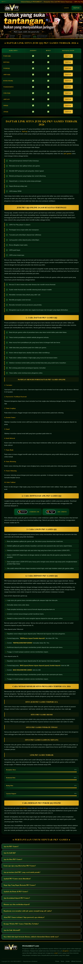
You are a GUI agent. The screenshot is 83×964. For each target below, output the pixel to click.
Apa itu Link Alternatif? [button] (12, 930)
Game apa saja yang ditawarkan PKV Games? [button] (20, 866)
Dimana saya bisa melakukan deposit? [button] (17, 904)
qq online (23, 808)
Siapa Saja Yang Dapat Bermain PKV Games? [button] (20, 885)
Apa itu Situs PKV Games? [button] (13, 859)
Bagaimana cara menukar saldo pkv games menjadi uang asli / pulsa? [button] (28, 911)
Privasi (57, 961)
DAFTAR (68, 56)
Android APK (34, 512)
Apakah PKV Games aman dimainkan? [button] (17, 878)
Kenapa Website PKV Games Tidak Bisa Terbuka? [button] (21, 924)
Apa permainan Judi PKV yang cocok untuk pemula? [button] (22, 872)
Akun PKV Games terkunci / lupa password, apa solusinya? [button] (24, 917)
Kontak (68, 961)
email (55, 953)
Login (66, 8)
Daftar (76, 8)
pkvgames (66, 951)
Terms (62, 961)
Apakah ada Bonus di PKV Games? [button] (16, 891)
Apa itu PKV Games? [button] (11, 846)
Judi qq (24, 131)
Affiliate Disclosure (76, 961)
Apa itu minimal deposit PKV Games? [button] (17, 898)
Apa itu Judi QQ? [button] (10, 853)
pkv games (67, 153)
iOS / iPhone (62, 512)
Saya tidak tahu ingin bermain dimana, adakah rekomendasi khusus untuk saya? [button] (31, 936)
